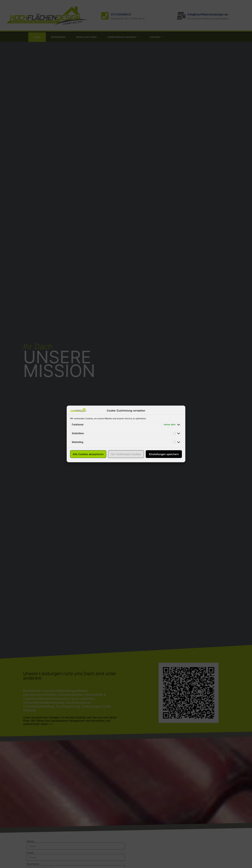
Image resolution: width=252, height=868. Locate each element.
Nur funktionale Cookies (126, 454)
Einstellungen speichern (164, 454)
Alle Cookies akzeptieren (88, 454)
